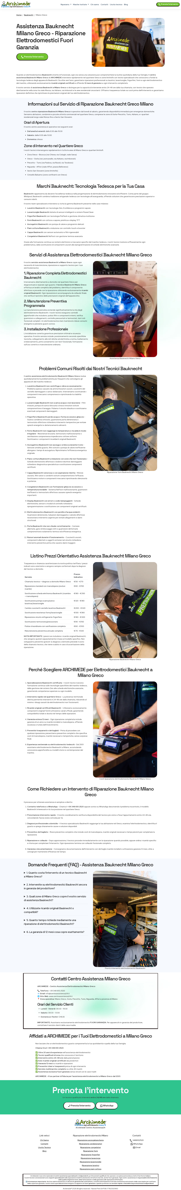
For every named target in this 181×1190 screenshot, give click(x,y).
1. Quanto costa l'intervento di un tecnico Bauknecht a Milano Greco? (55, 874)
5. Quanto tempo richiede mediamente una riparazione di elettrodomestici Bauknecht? (50, 922)
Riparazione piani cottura (90, 1169)
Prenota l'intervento (169, 4)
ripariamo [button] (65, 4)
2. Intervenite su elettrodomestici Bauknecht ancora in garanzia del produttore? (55, 886)
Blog (126, 4)
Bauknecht (28, 15)
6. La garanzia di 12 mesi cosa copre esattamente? (55, 932)
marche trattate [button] (80, 4)
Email (137, 1147)
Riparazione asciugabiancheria (91, 1140)
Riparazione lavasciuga (90, 1158)
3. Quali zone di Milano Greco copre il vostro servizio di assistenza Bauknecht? (55, 898)
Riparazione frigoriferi (90, 1154)
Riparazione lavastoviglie (90, 1162)
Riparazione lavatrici (90, 1165)
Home (19, 15)
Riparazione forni (90, 1151)
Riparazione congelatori (90, 1147)
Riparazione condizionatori (90, 1144)
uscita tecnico (116, 4)
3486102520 (138, 1140)
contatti (104, 4)
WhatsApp (108, 1105)
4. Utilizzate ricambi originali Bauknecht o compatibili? (49, 910)
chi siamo (94, 4)
